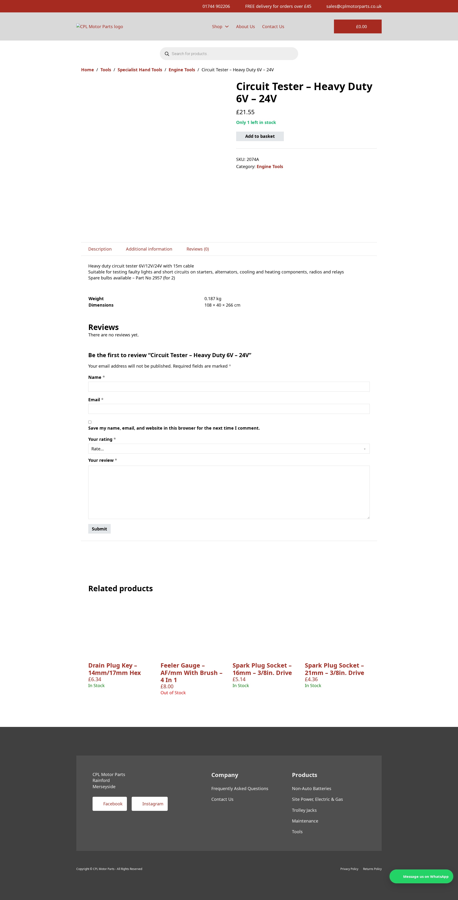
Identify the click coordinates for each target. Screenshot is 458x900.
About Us (245, 26)
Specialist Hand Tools (140, 69)
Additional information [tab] (149, 249)
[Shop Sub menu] (227, 26)
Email (96, 399)
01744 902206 (216, 6)
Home (87, 69)
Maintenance (305, 821)
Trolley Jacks (304, 810)
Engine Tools (182, 69)
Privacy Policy (349, 869)
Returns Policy (372, 869)
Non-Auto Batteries (311, 788)
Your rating (102, 439)
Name (96, 377)
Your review (102, 460)
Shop (217, 26)
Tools (105, 69)
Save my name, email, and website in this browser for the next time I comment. (174, 428)
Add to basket (260, 136)
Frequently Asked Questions (239, 788)
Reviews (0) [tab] (198, 249)
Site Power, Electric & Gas (317, 799)
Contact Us (273, 26)
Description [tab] (100, 249)
